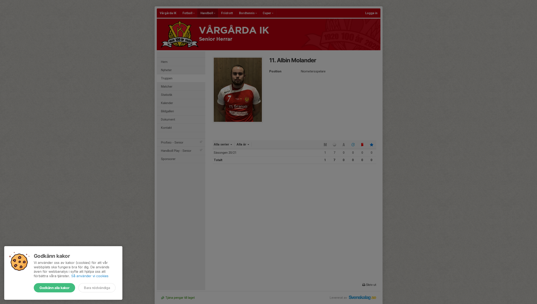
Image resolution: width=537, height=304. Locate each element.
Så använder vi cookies (89, 276)
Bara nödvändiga (97, 288)
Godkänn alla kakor (54, 288)
